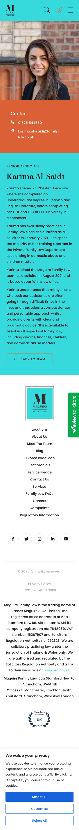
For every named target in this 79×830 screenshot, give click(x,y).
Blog (39, 450)
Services (40, 486)
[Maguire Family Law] (10, 11)
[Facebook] (13, 538)
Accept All (39, 797)
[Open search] (47, 10)
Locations (39, 429)
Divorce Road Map (39, 458)
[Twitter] (26, 538)
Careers (39, 500)
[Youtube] (65, 538)
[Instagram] (39, 538)
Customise (39, 808)
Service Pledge (39, 472)
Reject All (39, 820)
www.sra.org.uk (57, 670)
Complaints (39, 508)
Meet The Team (39, 443)
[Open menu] (70, 10)
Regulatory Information (39, 515)
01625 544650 (30, 122)
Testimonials (39, 465)
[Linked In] (52, 538)
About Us (39, 436)
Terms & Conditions (39, 589)
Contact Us (39, 479)
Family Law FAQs (39, 493)
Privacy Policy (39, 584)
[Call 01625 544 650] (59, 11)
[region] (39, 789)
